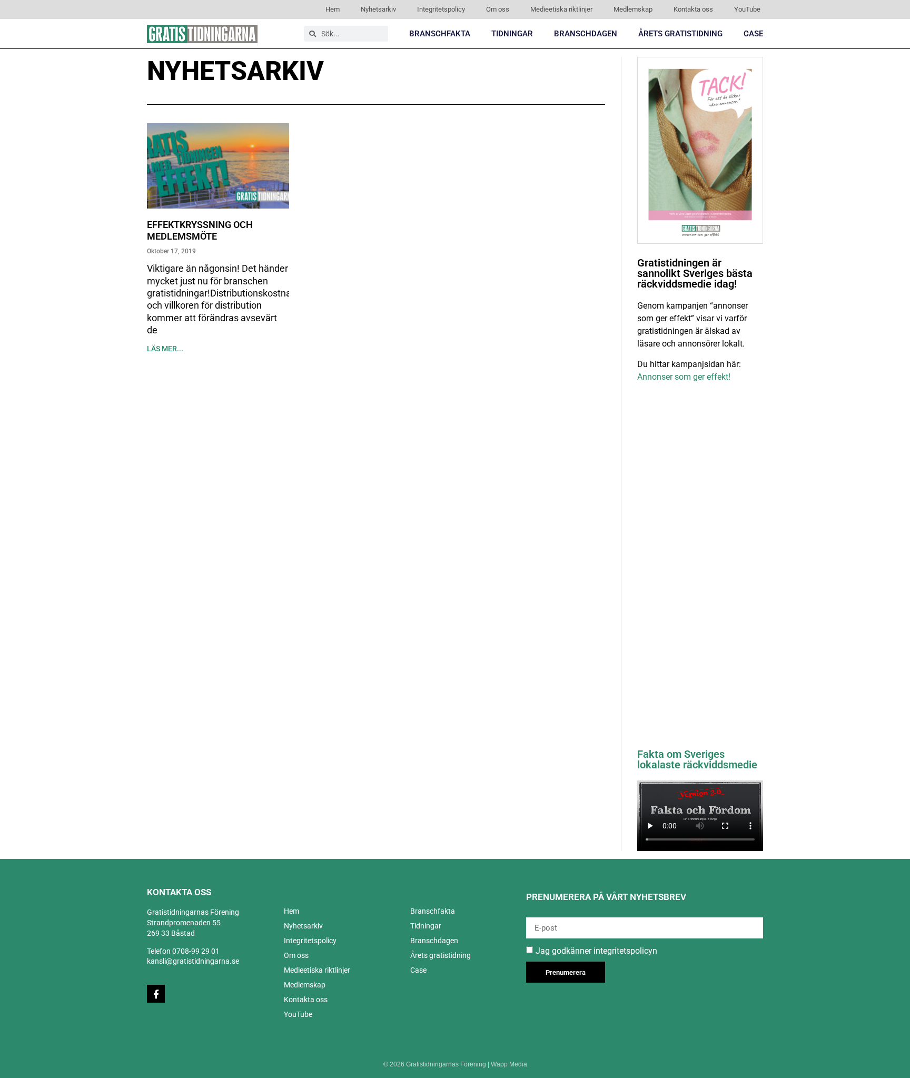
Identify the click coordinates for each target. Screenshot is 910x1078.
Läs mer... (165, 348)
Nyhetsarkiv (378, 9)
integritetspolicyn (625, 951)
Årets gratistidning (680, 33)
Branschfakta (439, 33)
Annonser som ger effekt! (683, 377)
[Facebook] (156, 994)
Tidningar (512, 33)
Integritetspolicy (441, 9)
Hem (332, 9)
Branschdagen (585, 33)
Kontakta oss (693, 9)
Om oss (497, 9)
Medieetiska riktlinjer (561, 9)
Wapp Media (509, 1064)
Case (753, 33)
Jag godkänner (596, 951)
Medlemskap (633, 9)
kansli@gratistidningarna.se (193, 961)
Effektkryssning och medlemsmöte (200, 230)
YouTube (747, 9)
